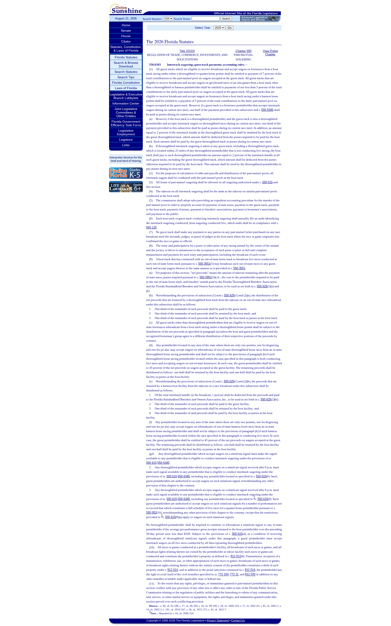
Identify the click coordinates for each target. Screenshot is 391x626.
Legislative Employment (126, 132)
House (126, 36)
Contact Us (238, 620)
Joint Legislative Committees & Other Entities (125, 112)
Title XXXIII (187, 51)
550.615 (267, 182)
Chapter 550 (243, 51)
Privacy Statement (218, 620)
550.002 (151, 512)
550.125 (151, 227)
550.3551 (204, 263)
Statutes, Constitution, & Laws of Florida (126, 48)
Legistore (126, 139)
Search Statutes (125, 72)
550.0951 (206, 277)
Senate (126, 30)
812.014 (172, 570)
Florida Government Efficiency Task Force (126, 123)
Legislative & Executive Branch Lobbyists (126, 96)
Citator (126, 41)
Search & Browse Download (126, 64)
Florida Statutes (126, 57)
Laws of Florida (126, 88)
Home (126, 25)
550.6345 (267, 110)
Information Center (125, 103)
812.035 (250, 574)
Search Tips (125, 77)
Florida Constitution (126, 82)
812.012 (236, 556)
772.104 (223, 574)
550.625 (262, 286)
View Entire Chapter (270, 52)
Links (126, 145)
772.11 (234, 574)
